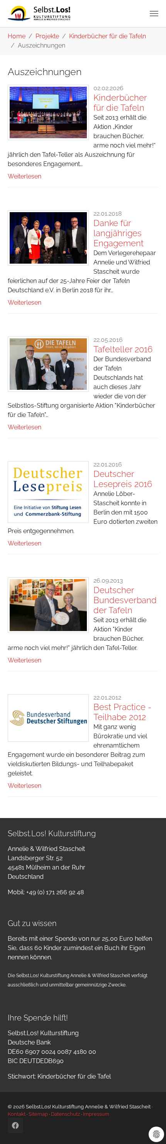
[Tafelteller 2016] (48, 364)
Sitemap (38, 1114)
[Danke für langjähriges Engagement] (48, 238)
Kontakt (16, 1114)
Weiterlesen (24, 176)
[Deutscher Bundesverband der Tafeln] (48, 605)
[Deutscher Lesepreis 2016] (48, 492)
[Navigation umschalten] (154, 13)
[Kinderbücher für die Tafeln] (48, 112)
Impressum (96, 1114)
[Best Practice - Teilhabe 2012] (48, 717)
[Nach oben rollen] (149, 1127)
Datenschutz (65, 1114)
